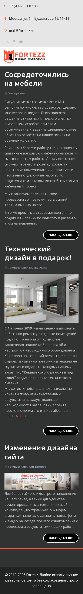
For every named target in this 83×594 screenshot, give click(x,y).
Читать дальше (61, 235)
